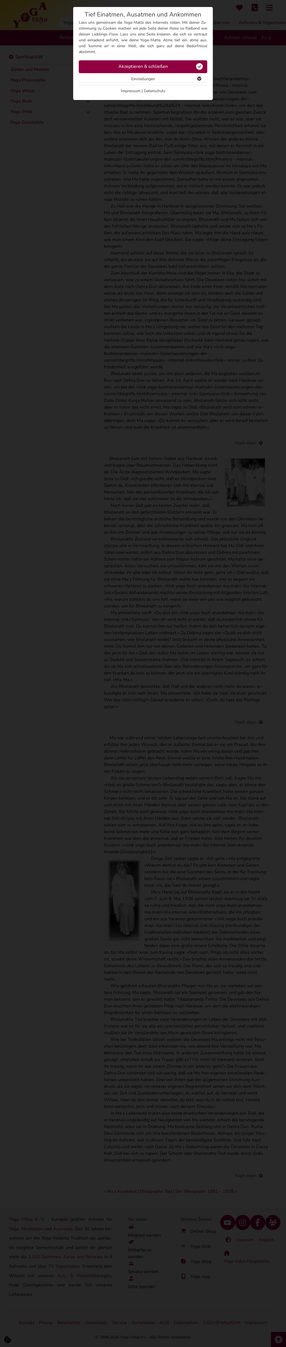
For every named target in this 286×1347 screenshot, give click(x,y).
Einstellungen (143, 79)
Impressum (130, 91)
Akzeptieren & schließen (143, 66)
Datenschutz (154, 91)
